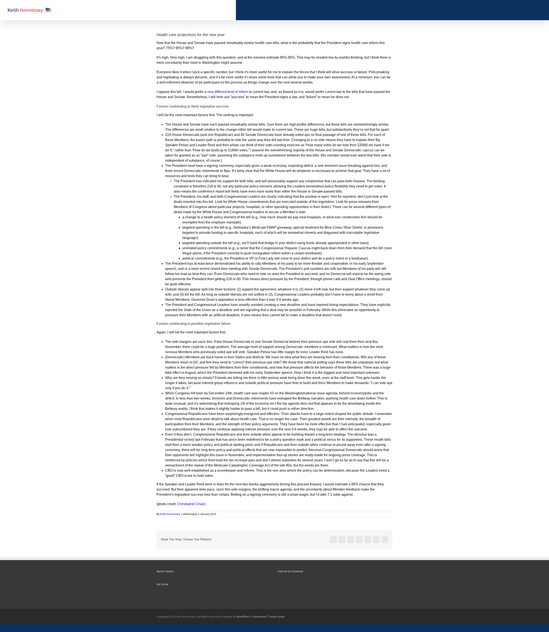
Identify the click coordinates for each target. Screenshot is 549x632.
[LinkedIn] (175, 595)
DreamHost (259, 616)
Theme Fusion (276, 616)
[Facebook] (158, 595)
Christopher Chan (190, 504)
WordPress (243, 616)
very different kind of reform (227, 92)
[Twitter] (169, 595)
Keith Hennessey (170, 514)
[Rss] (163, 595)
